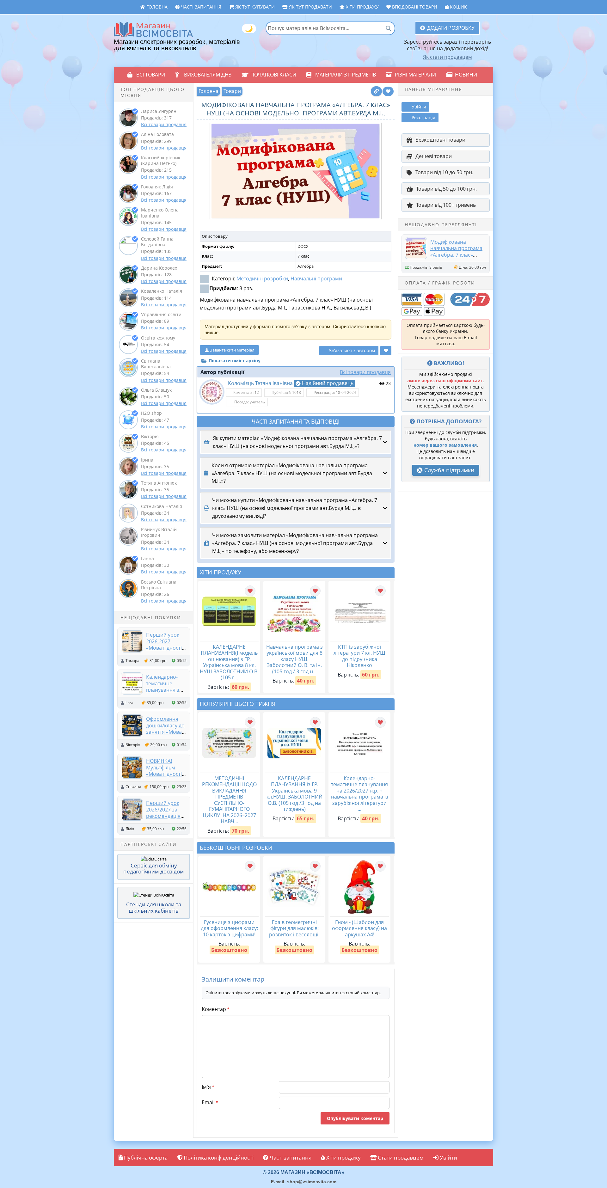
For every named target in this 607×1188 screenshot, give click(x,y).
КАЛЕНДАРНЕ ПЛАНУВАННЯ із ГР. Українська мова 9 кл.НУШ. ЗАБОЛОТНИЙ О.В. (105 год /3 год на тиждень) (294, 794)
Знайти (388, 28)
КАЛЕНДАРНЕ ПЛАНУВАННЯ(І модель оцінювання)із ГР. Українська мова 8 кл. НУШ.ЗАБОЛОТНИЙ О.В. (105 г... (229, 662)
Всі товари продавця (164, 124)
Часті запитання (200, 7)
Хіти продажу (362, 7)
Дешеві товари (433, 156)
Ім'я (208, 1086)
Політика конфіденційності (218, 1157)
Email (210, 1102)
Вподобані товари (414, 7)
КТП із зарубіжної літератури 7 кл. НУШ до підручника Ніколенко (359, 656)
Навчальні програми (316, 278)
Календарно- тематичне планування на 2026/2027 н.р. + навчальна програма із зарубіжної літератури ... (359, 794)
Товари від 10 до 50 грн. (444, 172)
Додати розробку (451, 27)
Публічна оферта (145, 1157)
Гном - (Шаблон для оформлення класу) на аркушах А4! (359, 928)
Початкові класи (273, 74)
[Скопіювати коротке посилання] (376, 91)
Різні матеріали (415, 74)
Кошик (458, 7)
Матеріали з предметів (345, 74)
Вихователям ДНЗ (207, 74)
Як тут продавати (310, 7)
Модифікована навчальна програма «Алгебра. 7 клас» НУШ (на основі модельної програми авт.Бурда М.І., (456, 257)
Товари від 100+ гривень (446, 204)
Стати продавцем (400, 1157)
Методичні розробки (262, 278)
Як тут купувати (254, 7)
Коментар (215, 1009)
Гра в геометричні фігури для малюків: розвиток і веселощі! (294, 928)
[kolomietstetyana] (212, 392)
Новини (466, 74)
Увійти (447, 1157)
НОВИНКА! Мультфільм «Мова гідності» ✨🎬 (165, 770)
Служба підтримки (448, 470)
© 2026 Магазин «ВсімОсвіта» (303, 1172)
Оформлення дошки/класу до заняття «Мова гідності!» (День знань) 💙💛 (165, 731)
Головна (156, 7)
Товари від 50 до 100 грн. (446, 188)
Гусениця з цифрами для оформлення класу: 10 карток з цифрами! (229, 928)
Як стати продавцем (447, 56)
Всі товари (150, 74)
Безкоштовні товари (440, 139)
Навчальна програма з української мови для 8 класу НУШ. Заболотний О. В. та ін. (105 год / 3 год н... (294, 659)
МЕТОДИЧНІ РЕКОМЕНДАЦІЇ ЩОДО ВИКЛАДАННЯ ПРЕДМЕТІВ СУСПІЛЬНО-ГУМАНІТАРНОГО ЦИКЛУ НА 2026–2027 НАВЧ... (229, 800)
